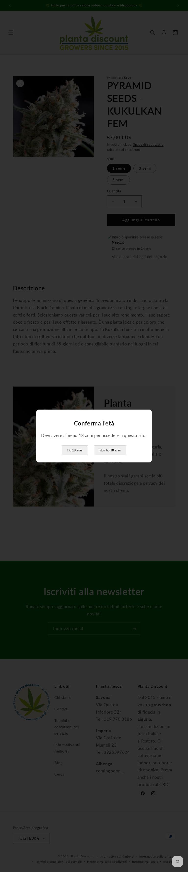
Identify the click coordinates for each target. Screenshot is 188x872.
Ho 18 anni (74, 450)
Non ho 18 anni (110, 450)
